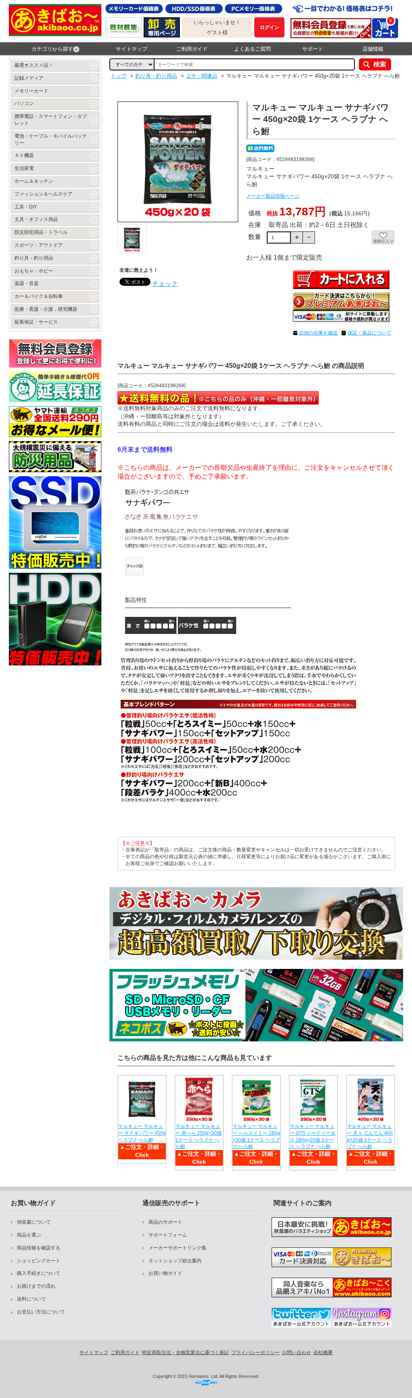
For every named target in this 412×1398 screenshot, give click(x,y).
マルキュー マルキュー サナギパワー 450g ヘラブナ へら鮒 (142, 1133)
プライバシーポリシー (255, 1352)
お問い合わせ (296, 1352)
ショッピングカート (38, 1261)
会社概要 (323, 1352)
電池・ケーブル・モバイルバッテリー (50, 139)
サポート (312, 49)
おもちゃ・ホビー (33, 271)
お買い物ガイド (165, 1273)
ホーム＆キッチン (33, 181)
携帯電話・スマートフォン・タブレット (50, 120)
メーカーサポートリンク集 (177, 1248)
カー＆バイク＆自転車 (38, 296)
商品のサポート (165, 1222)
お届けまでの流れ (36, 1286)
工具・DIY (25, 207)
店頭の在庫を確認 (318, 333)
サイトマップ (131, 49)
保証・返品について (369, 333)
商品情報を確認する (38, 1248)
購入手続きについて (38, 1273)
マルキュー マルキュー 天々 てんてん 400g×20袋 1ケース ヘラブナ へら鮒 (370, 1136)
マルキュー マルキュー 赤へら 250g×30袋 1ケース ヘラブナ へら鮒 (198, 1136)
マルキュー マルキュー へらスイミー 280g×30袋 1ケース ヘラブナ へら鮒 (256, 1136)
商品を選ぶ (29, 1235)
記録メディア (28, 78)
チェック (165, 283)
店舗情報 (373, 49)
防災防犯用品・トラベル (41, 232)
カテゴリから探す (52, 49)
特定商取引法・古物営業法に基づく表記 (185, 1352)
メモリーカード (31, 91)
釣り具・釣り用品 (33, 258)
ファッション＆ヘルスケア (43, 194)
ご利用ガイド (192, 49)
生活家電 (24, 168)
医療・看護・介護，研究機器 (45, 309)
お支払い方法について (41, 1312)
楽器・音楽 (26, 283)
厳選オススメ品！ (33, 65)
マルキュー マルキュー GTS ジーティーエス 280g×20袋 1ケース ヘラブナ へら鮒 (313, 1136)
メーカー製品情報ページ (272, 196)
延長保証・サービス (36, 322)
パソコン (24, 103)
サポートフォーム (167, 1235)
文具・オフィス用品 (36, 219)
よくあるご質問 (252, 49)
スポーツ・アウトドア (38, 245)
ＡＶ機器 (24, 155)
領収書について (34, 1222)
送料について (31, 1299)
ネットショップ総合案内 (175, 1261)
